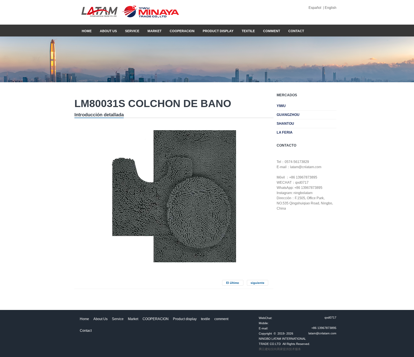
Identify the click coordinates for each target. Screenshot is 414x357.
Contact (296, 31)
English (330, 7)
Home (87, 31)
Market (154, 31)
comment (271, 31)
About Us (108, 31)
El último (232, 282)
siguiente (257, 282)
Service (132, 31)
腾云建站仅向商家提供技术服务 (280, 349)
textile (248, 31)
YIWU (281, 106)
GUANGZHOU (288, 115)
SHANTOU (285, 123)
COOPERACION (182, 31)
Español (316, 7)
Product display (218, 31)
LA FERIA (285, 132)
